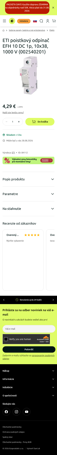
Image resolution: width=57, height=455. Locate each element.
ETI (13, 152)
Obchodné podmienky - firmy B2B (17, 442)
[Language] (35, 20)
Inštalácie (24, 21)
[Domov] (12, 21)
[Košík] (54, 21)
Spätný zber (8, 437)
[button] (13, 112)
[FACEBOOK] (6, 412)
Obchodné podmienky (12, 427)
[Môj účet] (48, 21)
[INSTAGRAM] (16, 412)
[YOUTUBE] (26, 412)
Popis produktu (14, 179)
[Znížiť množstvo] (6, 122)
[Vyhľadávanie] (41, 21)
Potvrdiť (29, 349)
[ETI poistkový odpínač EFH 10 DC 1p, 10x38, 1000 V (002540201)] (28, 75)
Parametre (10, 194)
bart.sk (37, 449)
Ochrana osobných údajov (14, 432)
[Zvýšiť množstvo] (19, 122)
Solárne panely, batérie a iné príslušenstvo (27, 30)
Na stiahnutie (12, 208)
